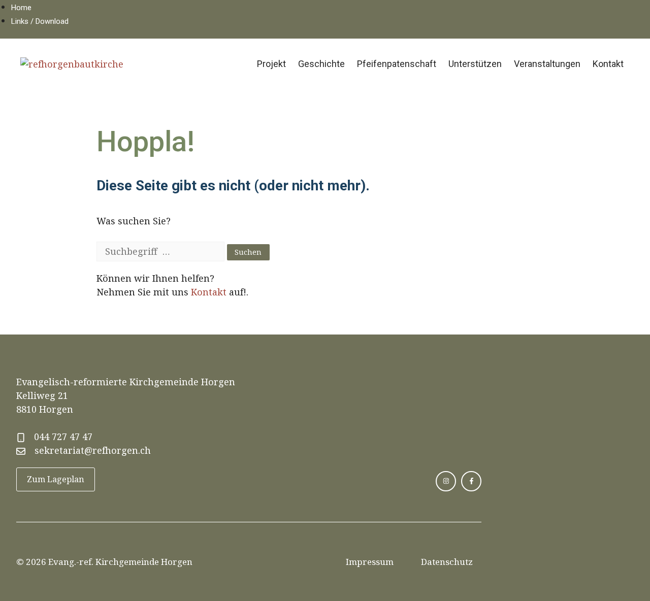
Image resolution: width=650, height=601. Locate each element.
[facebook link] (471, 481)
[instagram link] (446, 481)
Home (21, 7)
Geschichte (321, 63)
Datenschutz (447, 561)
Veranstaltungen (547, 63)
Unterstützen (475, 63)
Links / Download (40, 21)
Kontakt (608, 63)
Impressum (370, 561)
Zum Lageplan (55, 479)
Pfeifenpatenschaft (396, 63)
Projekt (271, 63)
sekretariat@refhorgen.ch (93, 450)
